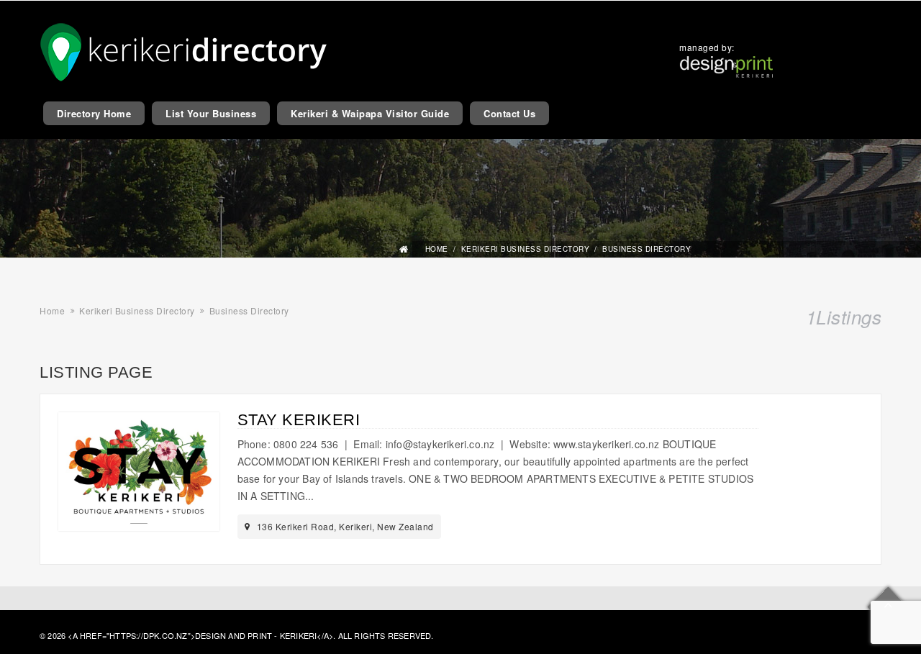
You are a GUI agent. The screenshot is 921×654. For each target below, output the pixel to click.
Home (436, 249)
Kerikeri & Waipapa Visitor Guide (370, 113)
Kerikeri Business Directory (525, 249)
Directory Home (94, 113)
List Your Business (210, 113)
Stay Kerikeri (298, 420)
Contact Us (509, 113)
